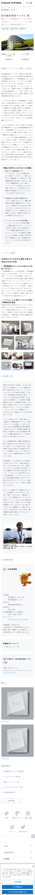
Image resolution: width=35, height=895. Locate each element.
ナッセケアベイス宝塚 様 (12, 776)
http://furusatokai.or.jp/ (17, 619)
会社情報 (7, 858)
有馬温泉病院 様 (9, 792)
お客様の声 (8, 59)
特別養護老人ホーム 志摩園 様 (14, 771)
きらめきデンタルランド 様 (13, 787)
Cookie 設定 (17, 882)
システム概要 (25, 54)
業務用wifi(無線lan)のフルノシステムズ (12, 7)
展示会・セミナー (17, 819)
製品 (6, 818)
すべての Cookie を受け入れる (17, 892)
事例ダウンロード (12, 646)
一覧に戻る (11, 800)
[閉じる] (33, 866)
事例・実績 (28, 7)
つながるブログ (9, 852)
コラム (6, 846)
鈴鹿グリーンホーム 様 (11, 782)
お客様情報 (25, 59)
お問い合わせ (23, 831)
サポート (12, 831)
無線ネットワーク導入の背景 (8, 55)
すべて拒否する (17, 887)
